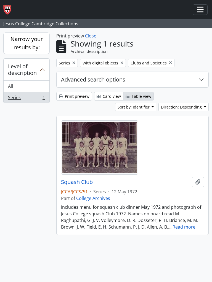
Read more (184, 227)
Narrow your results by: (26, 43)
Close (90, 36)
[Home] (9, 10)
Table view (141, 96)
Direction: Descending (182, 107)
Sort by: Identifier (134, 107)
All (10, 86)
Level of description (22, 70)
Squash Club (77, 182)
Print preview (76, 96)
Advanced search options (93, 79)
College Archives (93, 198)
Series (26, 98)
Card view (111, 96)
